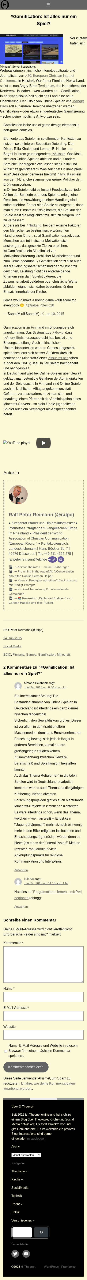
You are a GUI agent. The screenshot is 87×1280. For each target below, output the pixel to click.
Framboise (68, 1266)
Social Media (12, 646)
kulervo (29, 878)
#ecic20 (48, 305)
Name (9, 988)
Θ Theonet (28, 1266)
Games (31, 654)
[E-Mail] (61, 559)
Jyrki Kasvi (67, 174)
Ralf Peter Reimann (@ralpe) (41, 514)
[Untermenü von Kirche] (22, 1179)
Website (9, 1026)
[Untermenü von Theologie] (26, 1171)
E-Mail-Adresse (16, 1007)
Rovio (59, 332)
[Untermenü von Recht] (21, 1204)
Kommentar (13, 943)
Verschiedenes (21, 1220)
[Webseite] (52, 559)
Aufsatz (59, 154)
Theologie (18, 1171)
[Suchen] (41, 1232)
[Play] (43, 443)
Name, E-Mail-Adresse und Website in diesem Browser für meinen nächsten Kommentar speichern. (42, 1051)
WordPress (51, 1266)
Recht (15, 1204)
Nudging (35, 225)
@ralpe (33, 305)
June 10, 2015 (53, 314)
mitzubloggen (36, 1138)
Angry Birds (15, 337)
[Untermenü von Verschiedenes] (34, 1220)
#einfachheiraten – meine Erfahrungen (43, 567)
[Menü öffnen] (48, 4)
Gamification (46, 654)
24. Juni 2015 (12, 638)
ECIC (7, 654)
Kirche (15, 1179)
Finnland (18, 654)
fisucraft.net (59, 358)
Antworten (21, 870)
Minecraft (63, 654)
